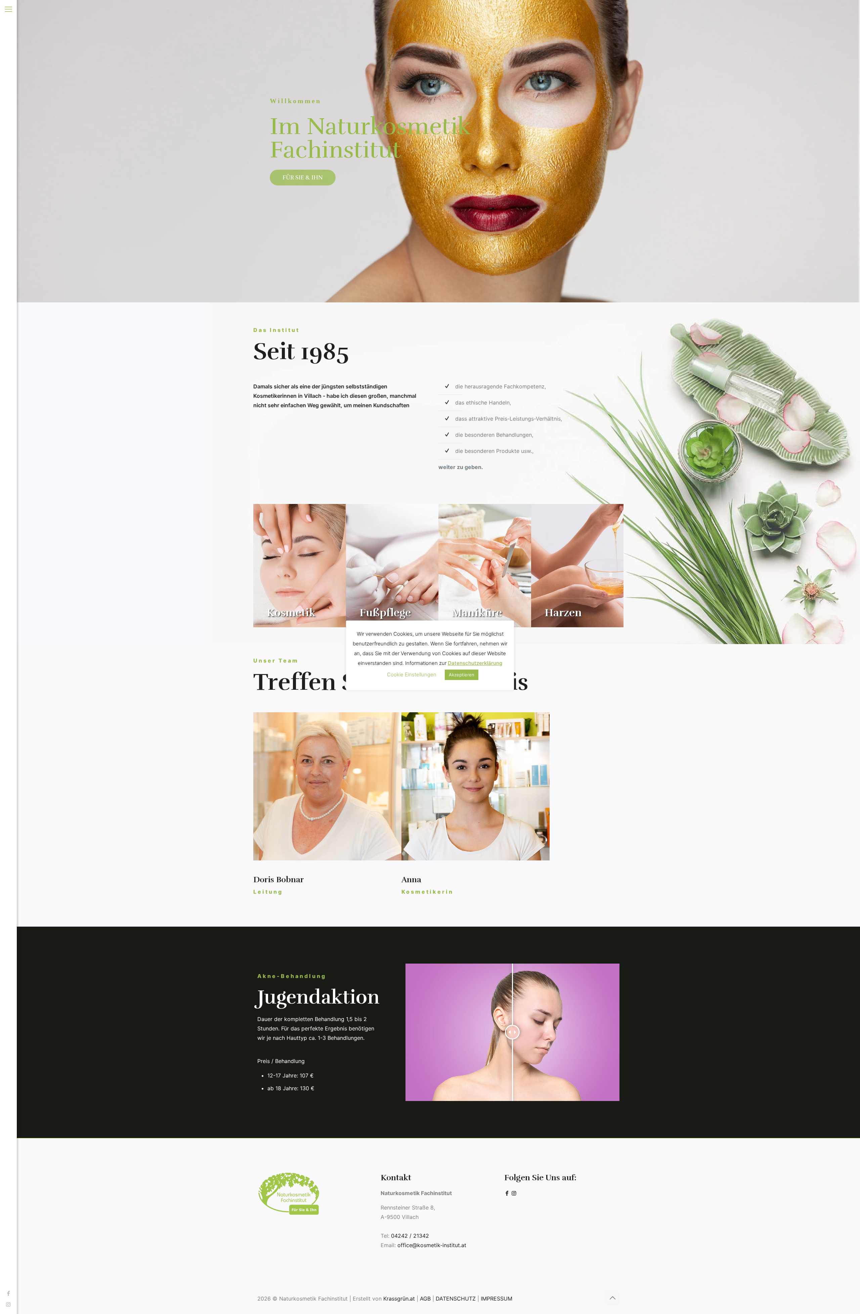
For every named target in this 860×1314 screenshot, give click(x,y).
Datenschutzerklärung (475, 663)
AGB (425, 1298)
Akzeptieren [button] (461, 674)
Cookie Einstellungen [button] (411, 674)
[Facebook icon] (8, 1293)
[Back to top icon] (612, 1298)
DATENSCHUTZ (456, 1298)
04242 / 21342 (410, 1235)
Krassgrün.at (399, 1298)
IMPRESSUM (496, 1298)
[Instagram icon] (8, 1304)
